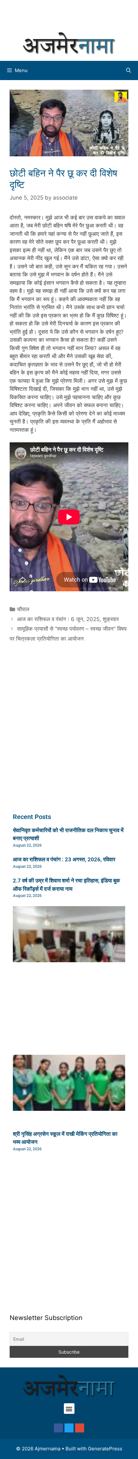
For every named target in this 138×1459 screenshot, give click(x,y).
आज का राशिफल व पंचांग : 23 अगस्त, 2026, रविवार (64, 859)
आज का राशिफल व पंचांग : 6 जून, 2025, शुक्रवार (68, 619)
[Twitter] (69, 1427)
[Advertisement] (72, 14)
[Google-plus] (79, 1427)
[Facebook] (58, 1427)
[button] (69, 1408)
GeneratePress (105, 1449)
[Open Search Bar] (128, 70)
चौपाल (23, 609)
